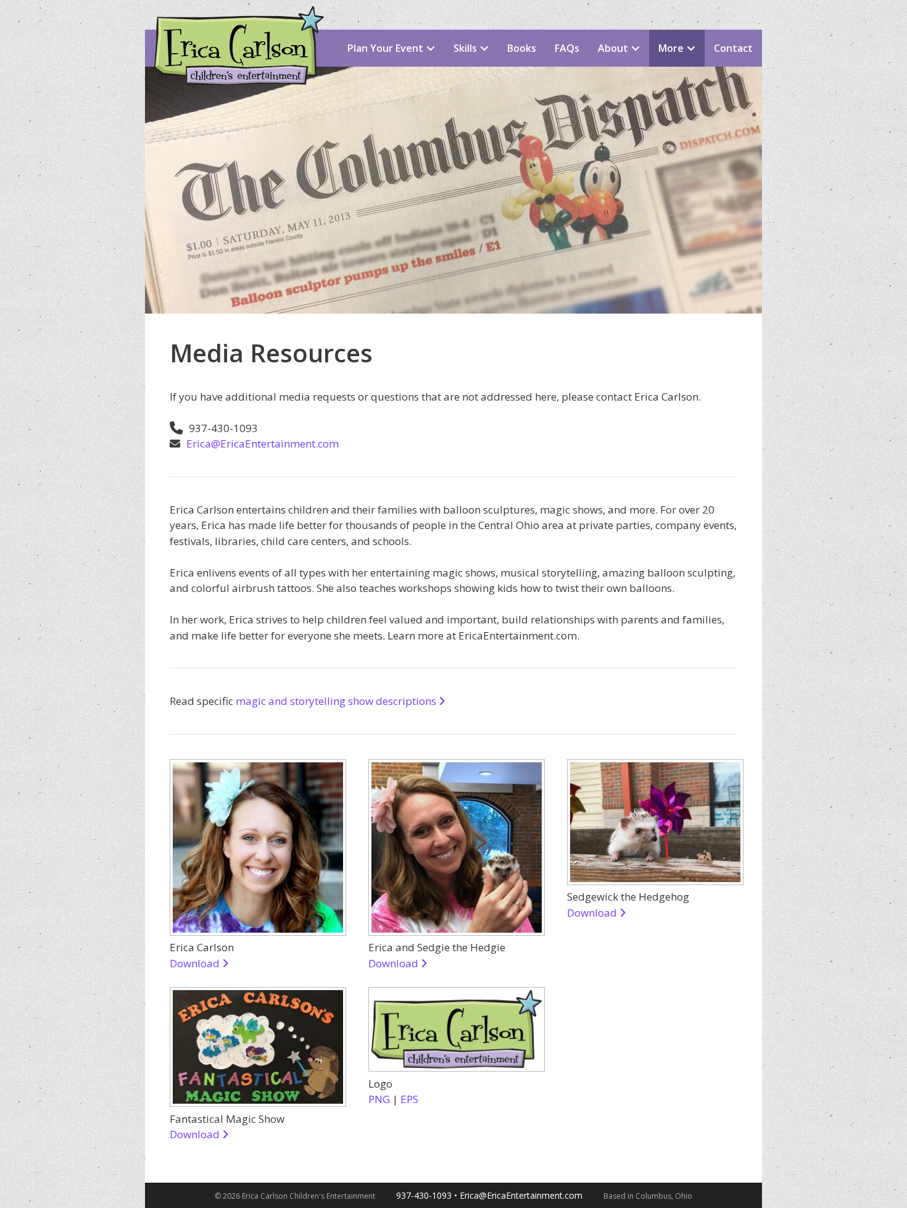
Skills (465, 48)
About (613, 48)
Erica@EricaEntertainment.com (262, 443)
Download (196, 963)
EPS (409, 1099)
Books (521, 48)
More (671, 48)
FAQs (567, 48)
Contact (733, 48)
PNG (379, 1099)
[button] (433, 48)
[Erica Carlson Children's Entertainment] (234, 16)
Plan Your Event (385, 48)
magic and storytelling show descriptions (337, 701)
